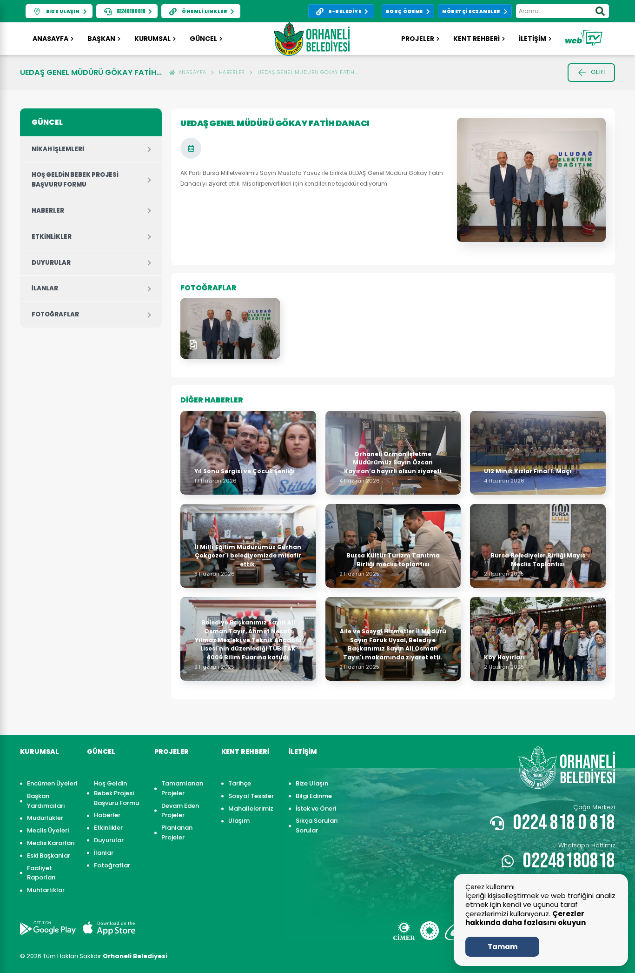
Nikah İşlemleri (58, 149)
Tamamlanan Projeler (182, 788)
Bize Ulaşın (312, 783)
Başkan (101, 38)
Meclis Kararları (51, 843)
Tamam (502, 947)
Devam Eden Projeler (180, 810)
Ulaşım (239, 820)
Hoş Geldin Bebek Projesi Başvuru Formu (75, 179)
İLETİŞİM (532, 38)
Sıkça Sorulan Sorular (316, 825)
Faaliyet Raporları (41, 873)
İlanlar (45, 288)
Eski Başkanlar (48, 855)
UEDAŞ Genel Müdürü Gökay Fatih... (308, 72)
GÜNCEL (203, 38)
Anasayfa (50, 38)
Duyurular (51, 262)
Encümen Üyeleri (52, 783)
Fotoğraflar (55, 314)
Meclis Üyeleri (48, 830)
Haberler (232, 72)
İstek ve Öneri (316, 808)
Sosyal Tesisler (251, 796)
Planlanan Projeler (176, 832)
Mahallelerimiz (250, 808)
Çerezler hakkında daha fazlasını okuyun (525, 918)
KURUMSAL (152, 38)
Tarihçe (239, 783)
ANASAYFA (190, 72)
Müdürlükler (45, 817)
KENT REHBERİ (476, 38)
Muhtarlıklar (46, 890)
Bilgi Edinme (314, 796)
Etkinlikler (52, 236)
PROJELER (417, 38)
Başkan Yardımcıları (46, 801)
